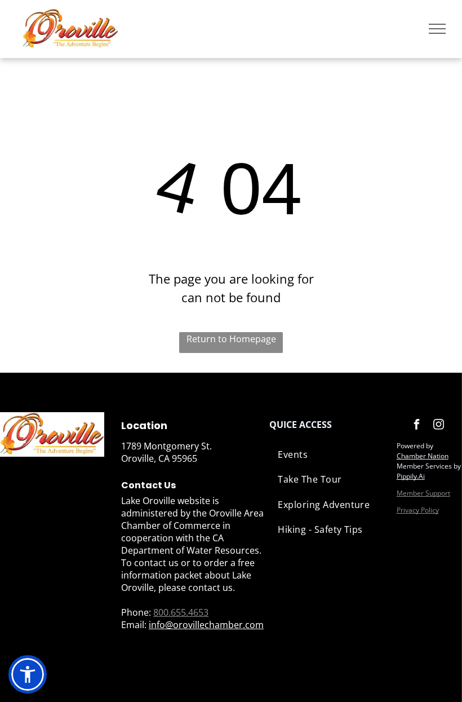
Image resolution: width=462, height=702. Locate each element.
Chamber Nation (422, 456)
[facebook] (417, 426)
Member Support (423, 493)
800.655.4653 (180, 612)
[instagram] (439, 426)
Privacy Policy (418, 510)
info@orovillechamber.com (206, 625)
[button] (27, 674)
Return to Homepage (231, 339)
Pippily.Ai (411, 476)
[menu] (437, 28)
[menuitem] (327, 454)
